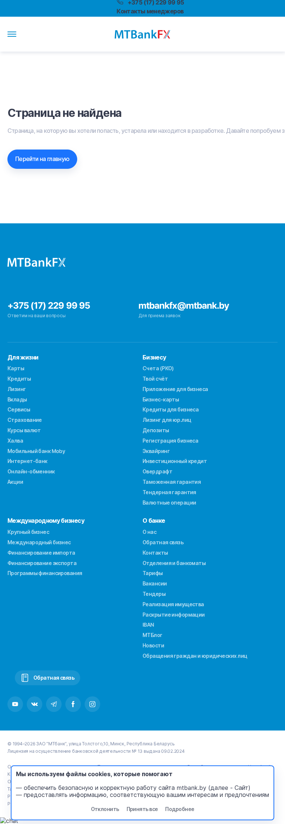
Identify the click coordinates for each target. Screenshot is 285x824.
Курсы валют (24, 430)
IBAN (148, 624)
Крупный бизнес (28, 532)
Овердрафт (157, 471)
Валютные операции (169, 502)
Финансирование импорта (41, 552)
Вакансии (154, 583)
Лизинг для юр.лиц (166, 420)
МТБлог (152, 635)
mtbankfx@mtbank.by (183, 306)
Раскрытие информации (173, 614)
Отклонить (105, 809)
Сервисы (18, 409)
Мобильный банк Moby (36, 451)
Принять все (142, 809)
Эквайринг (156, 451)
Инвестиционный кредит (174, 461)
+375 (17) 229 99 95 (48, 305)
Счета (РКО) (158, 368)
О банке (153, 520)
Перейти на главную (42, 158)
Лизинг (16, 389)
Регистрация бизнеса (170, 440)
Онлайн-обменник (31, 471)
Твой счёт (155, 378)
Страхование (24, 420)
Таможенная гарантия (171, 482)
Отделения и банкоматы (174, 563)
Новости (153, 645)
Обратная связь (162, 542)
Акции (15, 482)
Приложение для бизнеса (175, 389)
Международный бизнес (39, 542)
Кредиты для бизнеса (170, 409)
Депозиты (155, 430)
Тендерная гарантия (169, 492)
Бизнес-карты (160, 399)
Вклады (17, 399)
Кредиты (19, 378)
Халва (15, 440)
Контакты (155, 552)
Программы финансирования (44, 573)
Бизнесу (154, 357)
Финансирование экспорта (41, 563)
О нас (149, 532)
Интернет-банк (27, 461)
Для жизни (22, 357)
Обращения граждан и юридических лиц (194, 656)
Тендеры (154, 594)
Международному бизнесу (45, 520)
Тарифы (152, 573)
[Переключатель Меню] (11, 34)
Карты (15, 368)
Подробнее (179, 809)
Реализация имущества (173, 604)
